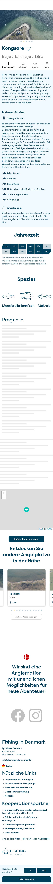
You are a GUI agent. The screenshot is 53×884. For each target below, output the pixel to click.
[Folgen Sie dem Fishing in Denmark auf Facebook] (18, 716)
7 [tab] (28, 610)
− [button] (4, 497)
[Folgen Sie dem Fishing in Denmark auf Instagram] (35, 716)
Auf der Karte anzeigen (26, 539)
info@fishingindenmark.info (16, 759)
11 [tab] (38, 610)
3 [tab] (26, 41)
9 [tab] (33, 610)
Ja (30, 870)
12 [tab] (41, 610)
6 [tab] (25, 610)
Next (47, 25)
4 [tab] (29, 41)
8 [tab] (30, 610)
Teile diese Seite (26, 879)
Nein (44, 870)
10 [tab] (36, 610)
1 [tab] (21, 41)
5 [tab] (32, 41)
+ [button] (4, 493)
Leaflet (41, 529)
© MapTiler (48, 529)
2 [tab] (23, 41)
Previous (5, 25)
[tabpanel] (26, 25)
